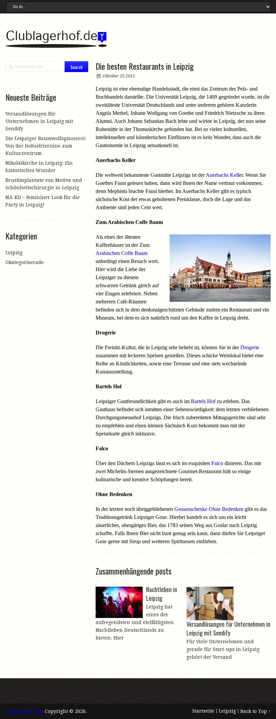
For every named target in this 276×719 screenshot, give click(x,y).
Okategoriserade (24, 262)
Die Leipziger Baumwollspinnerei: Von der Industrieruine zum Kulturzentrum (45, 146)
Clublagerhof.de (24, 711)
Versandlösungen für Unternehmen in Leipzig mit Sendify (39, 121)
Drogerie (249, 347)
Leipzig (14, 252)
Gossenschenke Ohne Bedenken (208, 509)
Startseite (203, 711)
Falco (217, 463)
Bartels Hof (203, 401)
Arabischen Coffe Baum (121, 253)
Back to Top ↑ (255, 711)
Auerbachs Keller (224, 175)
